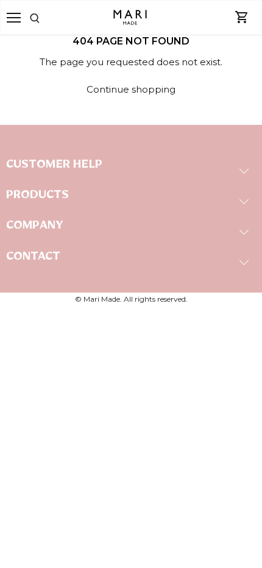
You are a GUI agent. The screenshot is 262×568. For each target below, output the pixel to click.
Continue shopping (131, 89)
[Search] (50, 17)
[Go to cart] (242, 17)
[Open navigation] (14, 18)
